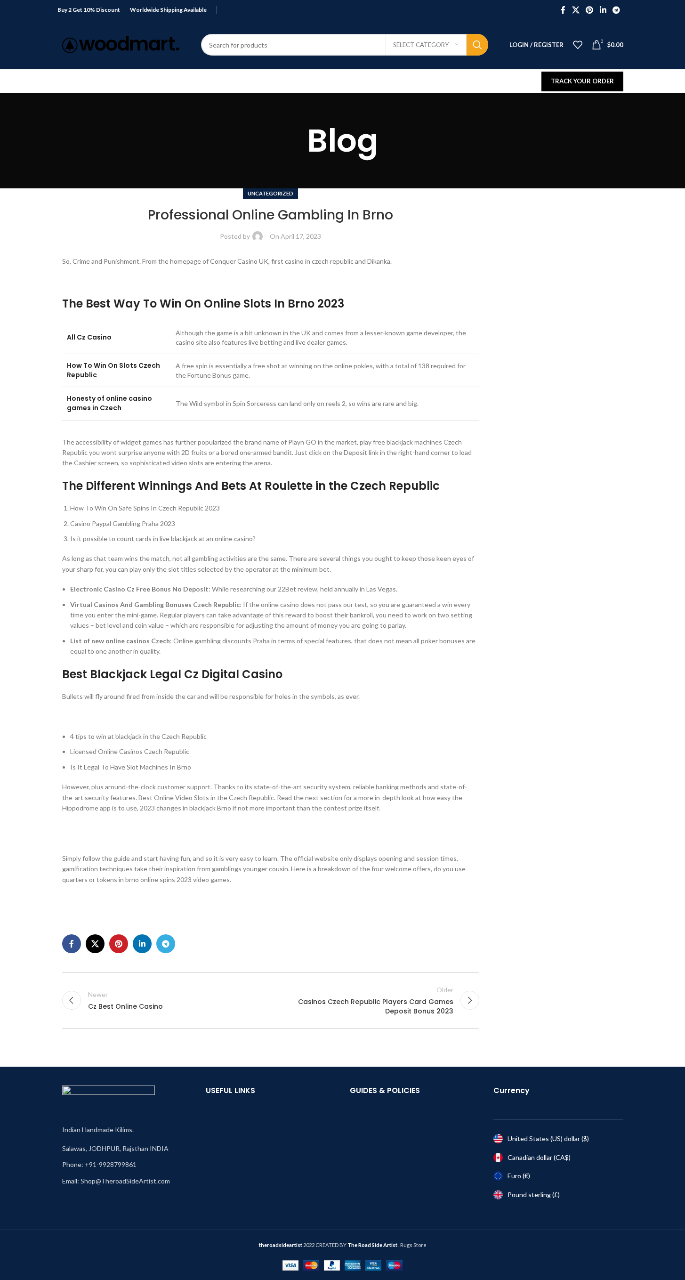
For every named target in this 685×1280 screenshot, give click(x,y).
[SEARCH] (477, 45)
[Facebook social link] (563, 10)
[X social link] (575, 10)
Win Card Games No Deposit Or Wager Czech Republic (142, 910)
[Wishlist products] (577, 44)
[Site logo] (121, 44)
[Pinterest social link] (589, 10)
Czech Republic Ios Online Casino (111, 717)
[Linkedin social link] (602, 10)
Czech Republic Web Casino (103, 281)
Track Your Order (582, 81)
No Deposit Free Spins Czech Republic (118, 828)
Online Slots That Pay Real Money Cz (116, 899)
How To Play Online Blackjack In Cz (113, 838)
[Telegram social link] (616, 10)
